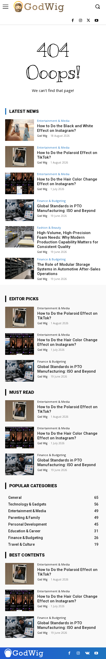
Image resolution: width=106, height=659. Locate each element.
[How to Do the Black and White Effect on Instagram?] (19, 130)
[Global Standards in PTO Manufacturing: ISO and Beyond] (19, 210)
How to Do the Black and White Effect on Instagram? (65, 128)
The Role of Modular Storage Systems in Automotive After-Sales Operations (68, 269)
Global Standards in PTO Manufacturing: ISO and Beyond (66, 208)
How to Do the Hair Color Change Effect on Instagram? (67, 181)
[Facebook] (73, 21)
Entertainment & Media (53, 120)
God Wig (42, 136)
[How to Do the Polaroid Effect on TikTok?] (19, 157)
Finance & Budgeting (51, 200)
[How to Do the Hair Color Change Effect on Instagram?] (19, 183)
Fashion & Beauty (49, 227)
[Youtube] (96, 21)
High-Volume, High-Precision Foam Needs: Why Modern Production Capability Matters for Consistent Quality (67, 239)
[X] (88, 21)
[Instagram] (81, 21)
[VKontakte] (87, 653)
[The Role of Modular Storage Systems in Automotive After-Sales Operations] (19, 268)
